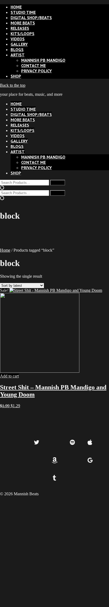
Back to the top (12, 85)
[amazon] (55, 461)
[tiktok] (19, 461)
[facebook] (19, 443)
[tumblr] (55, 478)
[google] (90, 461)
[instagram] (55, 443)
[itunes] (37, 461)
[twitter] (37, 443)
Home (5, 250)
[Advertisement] (54, 551)
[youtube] (72, 461)
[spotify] (72, 443)
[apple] (90, 443)
